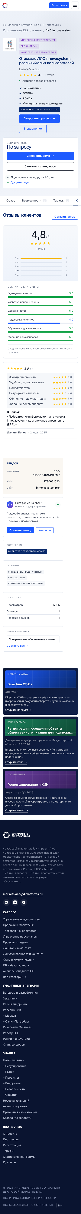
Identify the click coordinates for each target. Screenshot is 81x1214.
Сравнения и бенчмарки (20, 1112)
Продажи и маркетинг (18, 925)
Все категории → (15, 977)
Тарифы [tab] (60, 200)
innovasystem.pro (48, 487)
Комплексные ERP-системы (22, 30)
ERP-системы (49, 25)
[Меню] (75, 5)
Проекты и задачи (15, 942)
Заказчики (10, 998)
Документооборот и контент (23, 954)
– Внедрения (12, 1083)
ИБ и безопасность (16, 965)
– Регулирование (14, 1066)
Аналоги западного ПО (18, 971)
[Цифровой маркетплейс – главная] (5, 5)
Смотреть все (17, 645)
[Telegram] (6, 902)
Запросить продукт (39, 118)
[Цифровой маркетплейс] (40, 835)
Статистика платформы (19, 1156)
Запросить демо (40, 156)
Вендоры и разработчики (20, 992)
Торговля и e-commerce (20, 931)
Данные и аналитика (17, 948)
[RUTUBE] (23, 902)
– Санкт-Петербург (16, 1021)
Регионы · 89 (12, 1010)
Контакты (44, 530)
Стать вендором (14, 1044)
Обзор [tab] (10, 200)
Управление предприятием (21, 919)
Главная (12, 25)
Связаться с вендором (40, 166)
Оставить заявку (20, 530)
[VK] (15, 902)
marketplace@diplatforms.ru (23, 894)
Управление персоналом (20, 936)
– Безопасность (14, 1089)
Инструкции (11, 1139)
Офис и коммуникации (18, 959)
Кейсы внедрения (15, 1004)
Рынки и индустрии (16, 1038)
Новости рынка (13, 1060)
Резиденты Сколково (17, 1027)
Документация (20, 182)
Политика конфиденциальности (29, 1197)
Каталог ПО (29, 25)
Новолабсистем (29, 69)
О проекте (10, 1133)
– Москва (9, 1015)
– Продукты (11, 1077)
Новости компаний (16, 1100)
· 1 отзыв (49, 74)
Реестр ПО (10, 1033)
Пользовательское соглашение (28, 1204)
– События (10, 1095)
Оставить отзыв (64, 216)
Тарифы (8, 1151)
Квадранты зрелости (17, 1118)
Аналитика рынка (15, 1106)
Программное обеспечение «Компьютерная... (33, 639)
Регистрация (59, 5)
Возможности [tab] (33, 200)
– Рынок (8, 1071)
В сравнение (33, 128)
